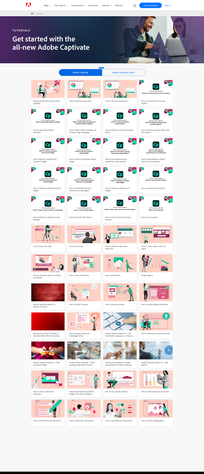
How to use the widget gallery (152, 420)
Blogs (46, 5)
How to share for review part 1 (80, 101)
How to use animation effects (116, 391)
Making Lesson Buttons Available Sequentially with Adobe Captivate (118, 363)
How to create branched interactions (47, 420)
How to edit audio (76, 246)
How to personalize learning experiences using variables (116, 160)
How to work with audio (42, 246)
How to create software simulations (154, 304)
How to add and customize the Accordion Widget (45, 160)
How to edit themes (112, 275)
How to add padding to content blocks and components (153, 160)
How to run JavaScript (149, 217)
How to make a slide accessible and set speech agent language (82, 131)
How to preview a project (114, 304)
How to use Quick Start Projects (153, 188)
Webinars (119, 5)
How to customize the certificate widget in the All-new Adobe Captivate (81, 393)
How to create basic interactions (81, 420)
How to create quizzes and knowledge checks (79, 334)
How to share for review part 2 (116, 101)
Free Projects (60, 5)
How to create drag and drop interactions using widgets (80, 189)
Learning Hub (77, 5)
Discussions (93, 5)
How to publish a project (78, 304)
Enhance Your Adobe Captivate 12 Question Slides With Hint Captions (46, 334)
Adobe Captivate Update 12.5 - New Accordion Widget (46, 363)
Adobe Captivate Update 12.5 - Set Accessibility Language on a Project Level (118, 335)
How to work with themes (79, 275)
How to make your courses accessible (155, 333)
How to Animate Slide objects (80, 217)
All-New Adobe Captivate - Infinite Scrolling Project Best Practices (82, 363)
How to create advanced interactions (155, 391)
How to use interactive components (118, 420)
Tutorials (106, 5)
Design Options (147, 275)
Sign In (168, 5)
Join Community (151, 5)
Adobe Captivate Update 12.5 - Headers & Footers (44, 305)
